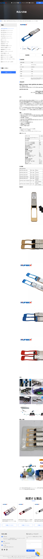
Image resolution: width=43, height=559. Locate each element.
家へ (12, 2)
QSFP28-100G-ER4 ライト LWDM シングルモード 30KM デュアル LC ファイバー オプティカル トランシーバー (25, 520)
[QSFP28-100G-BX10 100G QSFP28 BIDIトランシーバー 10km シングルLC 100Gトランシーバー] (9, 511)
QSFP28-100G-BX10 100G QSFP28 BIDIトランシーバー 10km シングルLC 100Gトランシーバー (9, 520)
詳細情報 (27, 55)
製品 (20, 2)
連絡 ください (31, 2)
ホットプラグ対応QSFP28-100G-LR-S (27, 489)
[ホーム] (3, 2)
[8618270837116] (4, 549)
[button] (7, 513)
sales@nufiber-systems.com (8, 546)
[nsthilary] (7, 549)
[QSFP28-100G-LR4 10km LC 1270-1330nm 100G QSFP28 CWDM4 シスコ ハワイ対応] (30, 34)
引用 (39, 2)
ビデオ (27, 2)
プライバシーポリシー (7, 556)
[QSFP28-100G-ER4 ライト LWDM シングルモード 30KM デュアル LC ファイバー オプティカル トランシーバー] (25, 511)
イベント (23, 2)
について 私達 (16, 2)
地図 (12, 556)
